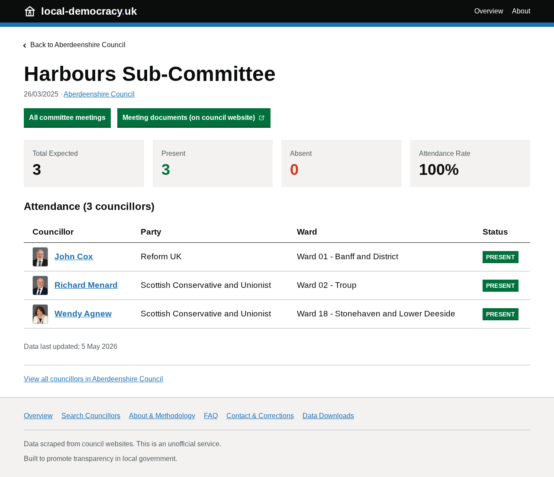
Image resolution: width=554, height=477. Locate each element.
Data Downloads (328, 415)
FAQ (211, 415)
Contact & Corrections (260, 415)
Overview (488, 11)
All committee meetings (67, 117)
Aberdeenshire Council (99, 94)
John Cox (74, 256)
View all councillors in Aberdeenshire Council (93, 379)
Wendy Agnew (83, 313)
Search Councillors (90, 415)
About (521, 11)
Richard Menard (86, 285)
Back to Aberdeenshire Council (78, 44)
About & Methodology (162, 415)
